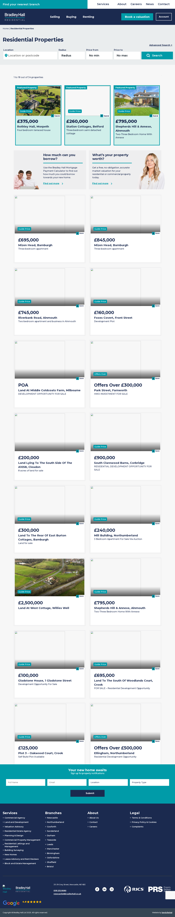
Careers (136, 4)
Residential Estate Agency (18, 831)
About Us (94, 818)
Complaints (137, 826)
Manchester (53, 849)
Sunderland (53, 831)
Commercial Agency (15, 818)
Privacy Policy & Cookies (144, 822)
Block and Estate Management (20, 863)
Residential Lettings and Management (17, 845)
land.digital (167, 913)
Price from (92, 50)
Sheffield (51, 862)
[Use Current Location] (6, 55)
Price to (118, 50)
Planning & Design (14, 835)
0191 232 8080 (60, 891)
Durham (51, 835)
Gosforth (51, 826)
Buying (71, 16)
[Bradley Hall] (15, 16)
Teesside (51, 840)
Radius (62, 50)
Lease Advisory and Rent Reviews (22, 859)
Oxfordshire (53, 857)
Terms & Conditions (142, 818)
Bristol (50, 866)
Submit (90, 793)
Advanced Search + (160, 45)
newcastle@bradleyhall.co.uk (67, 894)
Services (103, 4)
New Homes (11, 854)
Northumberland (55, 822)
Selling (55, 16)
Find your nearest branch (21, 4)
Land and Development (17, 822)
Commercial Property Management (22, 840)
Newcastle (52, 818)
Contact (164, 4)
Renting (88, 16)
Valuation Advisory (14, 826)
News (150, 4)
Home (6, 28)
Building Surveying (14, 850)
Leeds (50, 844)
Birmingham (53, 853)
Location (8, 50)
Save (57, 116)
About (121, 4)
